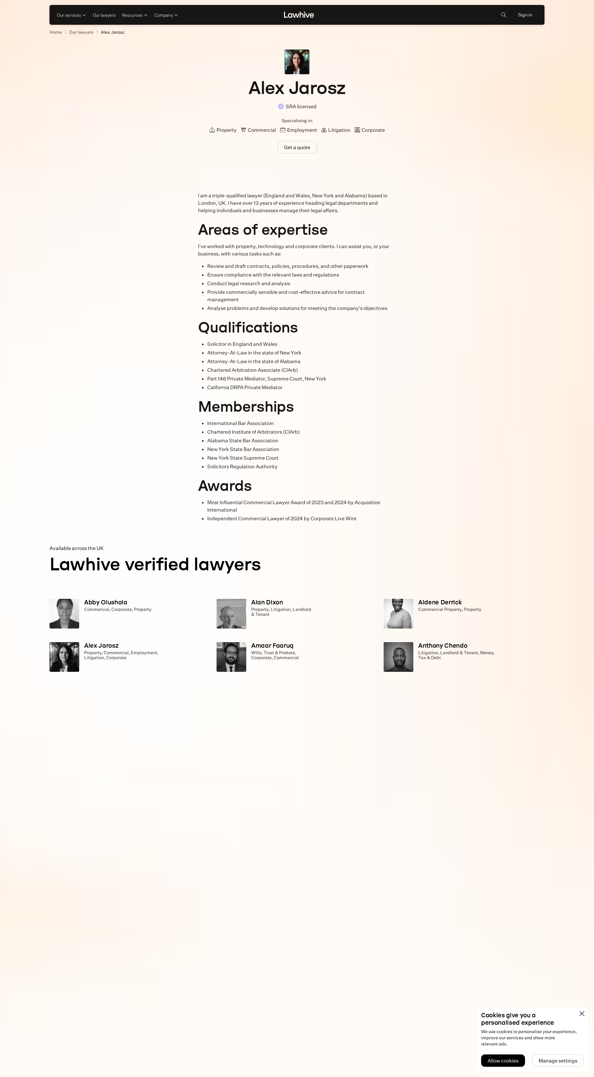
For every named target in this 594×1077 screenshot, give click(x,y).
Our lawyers (104, 15)
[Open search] (504, 15)
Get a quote (297, 147)
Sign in (525, 14)
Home (56, 32)
